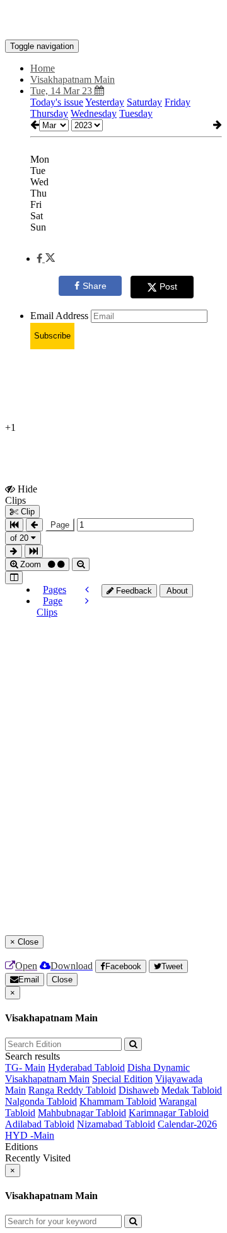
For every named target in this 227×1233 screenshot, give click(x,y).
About (176, 590)
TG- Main (25, 1067)
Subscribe (52, 335)
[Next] (87, 600)
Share (95, 286)
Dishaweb (139, 1090)
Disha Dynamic (158, 1067)
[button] (46, 258)
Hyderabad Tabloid (86, 1067)
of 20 (20, 538)
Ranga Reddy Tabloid (72, 1090)
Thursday (49, 113)
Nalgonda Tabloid (41, 1101)
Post (168, 286)
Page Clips (49, 606)
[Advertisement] (164, 644)
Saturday (144, 102)
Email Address (59, 315)
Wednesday (94, 113)
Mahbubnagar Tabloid (82, 1112)
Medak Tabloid (191, 1090)
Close (62, 979)
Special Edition (122, 1078)
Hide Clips (21, 494)
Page (59, 525)
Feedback (133, 590)
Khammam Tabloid (117, 1101)
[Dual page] (14, 577)
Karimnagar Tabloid (169, 1112)
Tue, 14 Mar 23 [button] (62, 90)
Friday (177, 102)
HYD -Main (29, 1135)
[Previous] (87, 589)
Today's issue (56, 102)
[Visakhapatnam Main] (113, 20)
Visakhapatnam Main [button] (72, 79)
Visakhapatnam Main (47, 1078)
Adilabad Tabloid (39, 1124)
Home (42, 68)
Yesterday (104, 102)
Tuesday (136, 113)
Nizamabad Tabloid (116, 1124)
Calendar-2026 (187, 1124)
